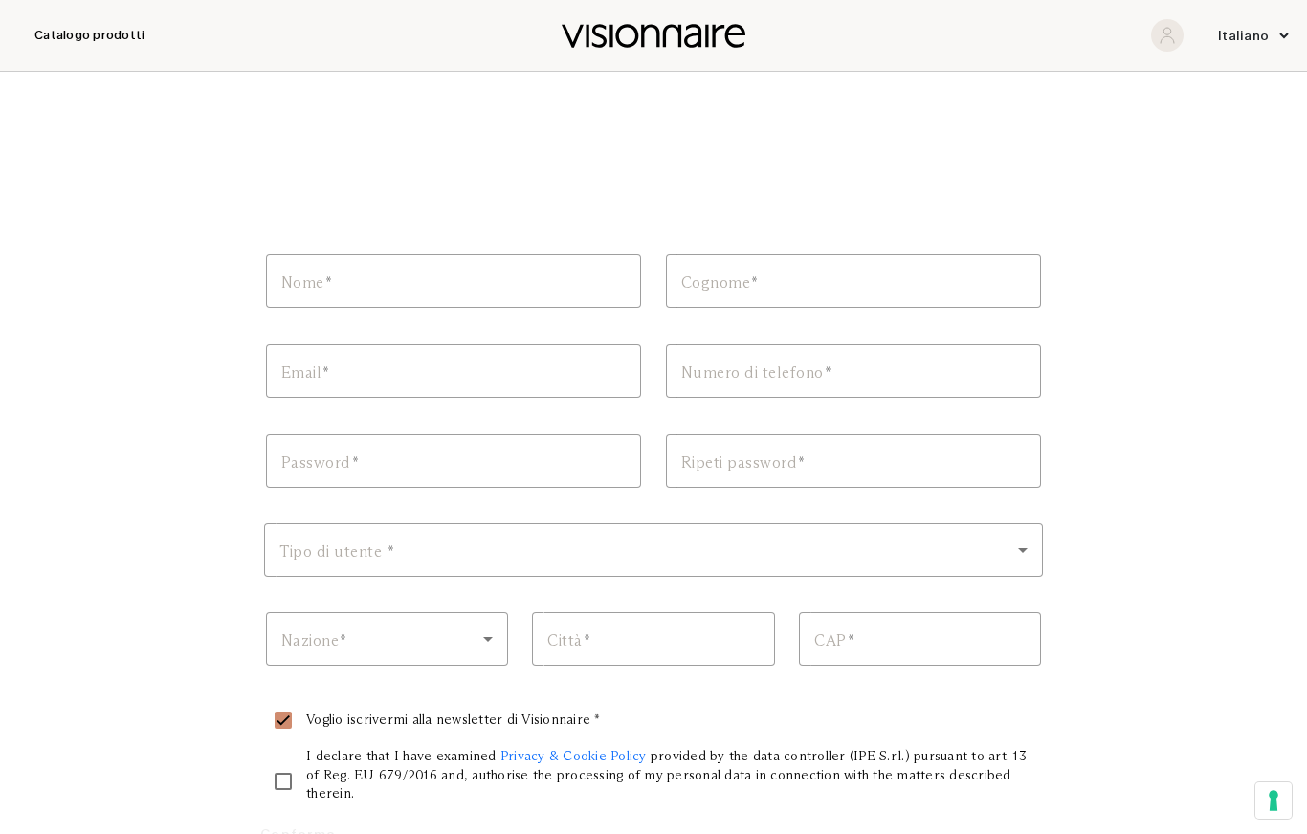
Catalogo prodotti (89, 35)
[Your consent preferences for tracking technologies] (1273, 800)
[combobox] (653, 549)
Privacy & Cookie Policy (573, 755)
